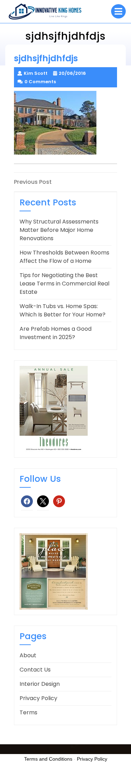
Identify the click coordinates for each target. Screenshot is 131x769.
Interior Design (40, 684)
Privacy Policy (38, 698)
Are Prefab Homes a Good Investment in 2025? (56, 333)
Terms (28, 712)
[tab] (118, 11)
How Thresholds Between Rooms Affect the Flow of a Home (64, 257)
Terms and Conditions (48, 759)
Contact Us (35, 670)
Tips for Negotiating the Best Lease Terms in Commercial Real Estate (64, 283)
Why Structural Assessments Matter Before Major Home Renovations (59, 230)
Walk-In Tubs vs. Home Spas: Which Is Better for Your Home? (62, 310)
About (28, 655)
